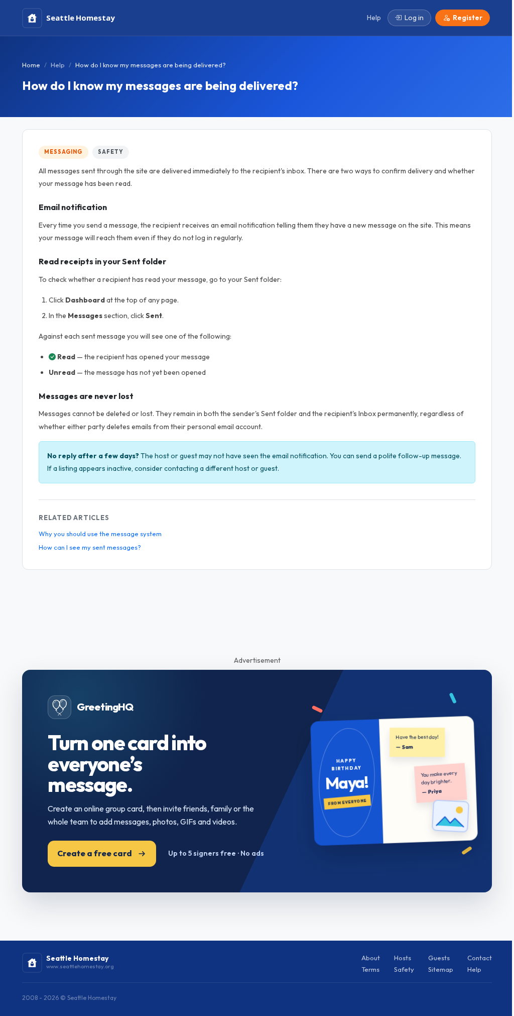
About (370, 958)
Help (58, 65)
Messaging (63, 151)
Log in (414, 17)
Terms (370, 969)
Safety (110, 151)
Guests (439, 958)
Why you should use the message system (100, 534)
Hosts (402, 958)
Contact (479, 958)
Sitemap (440, 969)
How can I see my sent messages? (90, 547)
